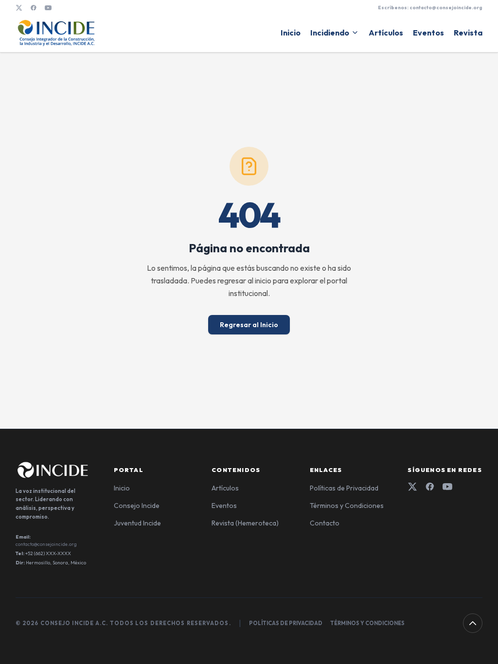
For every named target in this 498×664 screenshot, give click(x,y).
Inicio (291, 32)
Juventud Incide (137, 523)
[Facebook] (33, 7)
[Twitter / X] (19, 7)
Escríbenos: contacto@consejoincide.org (430, 7)
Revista (468, 32)
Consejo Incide (137, 505)
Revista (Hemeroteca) (245, 523)
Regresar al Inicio (249, 324)
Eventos (428, 32)
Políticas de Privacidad (344, 488)
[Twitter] (412, 486)
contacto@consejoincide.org (46, 544)
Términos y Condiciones (347, 505)
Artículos (386, 32)
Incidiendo (329, 32)
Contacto (324, 523)
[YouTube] (48, 7)
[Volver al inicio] (472, 623)
